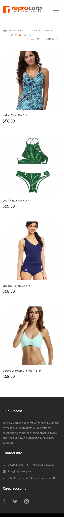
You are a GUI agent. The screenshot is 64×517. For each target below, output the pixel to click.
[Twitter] (15, 501)
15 (25, 34)
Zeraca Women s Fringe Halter (22, 370)
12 (20, 34)
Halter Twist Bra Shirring (17, 115)
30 (29, 34)
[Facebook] (4, 501)
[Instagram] (26, 501)
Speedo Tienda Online (16, 285)
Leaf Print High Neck (16, 200)
